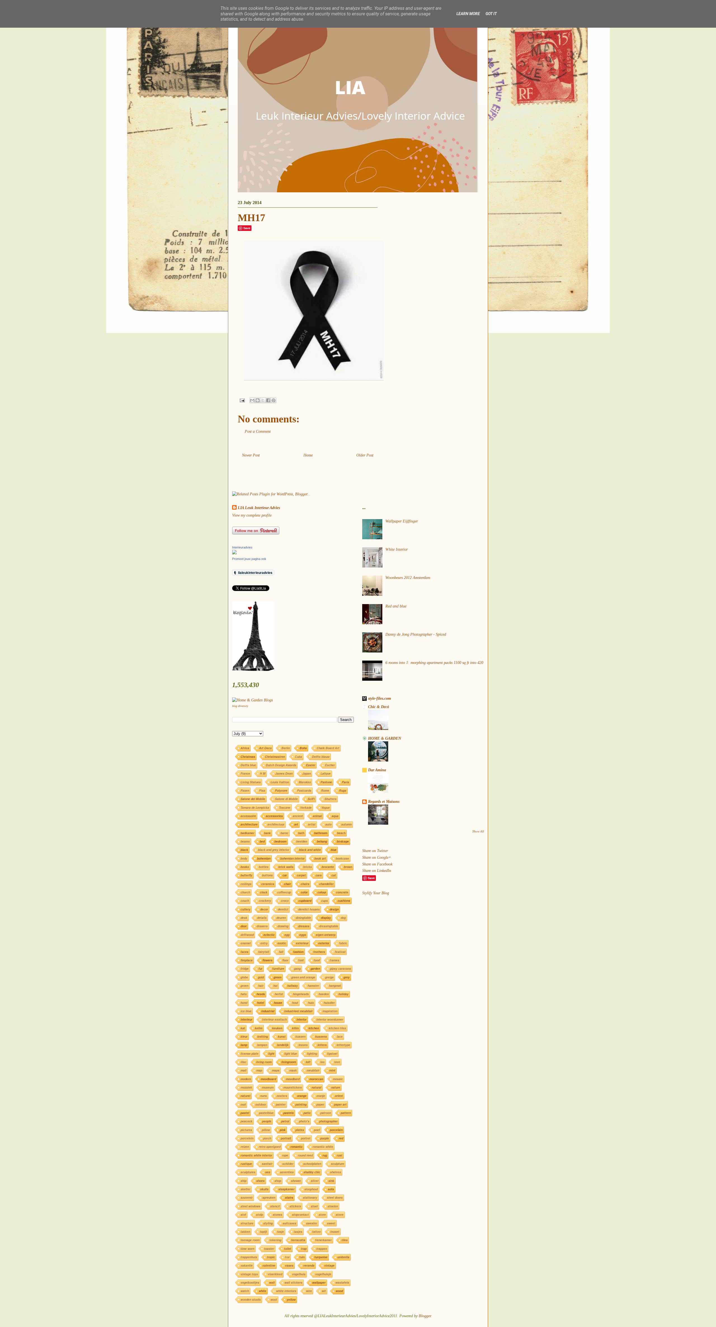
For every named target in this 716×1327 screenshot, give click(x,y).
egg (286, 935)
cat (333, 875)
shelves (335, 1172)
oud (243, 1104)
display (326, 918)
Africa (245, 748)
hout (295, 1002)
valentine (268, 1265)
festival (340, 952)
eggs (302, 935)
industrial (267, 1011)
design (334, 909)
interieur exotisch (274, 1019)
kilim (295, 1028)
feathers (319, 952)
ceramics (267, 884)
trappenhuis (249, 1257)
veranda (308, 1265)
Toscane (284, 807)
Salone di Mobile (286, 799)
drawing (282, 926)
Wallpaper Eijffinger (401, 521)
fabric (343, 943)
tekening (275, 1240)
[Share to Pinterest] (273, 400)
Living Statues (251, 782)
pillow (266, 1130)
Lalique (326, 773)
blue (333, 850)
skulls (264, 1189)
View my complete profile (252, 515)
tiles (344, 1240)
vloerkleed (275, 1274)
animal (317, 816)
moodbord (293, 1079)
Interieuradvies (242, 547)
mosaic (338, 1079)
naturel (245, 1096)
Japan (306, 773)
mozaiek (246, 1087)
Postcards (304, 790)
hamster (313, 985)
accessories (274, 816)
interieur (246, 1019)
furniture (278, 968)
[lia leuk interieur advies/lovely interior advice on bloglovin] (253, 670)
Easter (310, 765)
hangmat (335, 985)
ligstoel (332, 1053)
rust (339, 1155)
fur (260, 968)
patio (306, 1113)
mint (332, 1070)
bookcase (342, 858)
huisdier (329, 1002)
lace (340, 1036)
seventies (287, 1172)
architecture (249, 824)
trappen (321, 1248)
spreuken (268, 1197)
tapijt (263, 1231)
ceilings (246, 884)
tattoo (316, 1231)
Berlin (285, 748)
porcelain (336, 1130)
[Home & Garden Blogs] (252, 700)
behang (322, 841)
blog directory (240, 706)
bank (267, 833)
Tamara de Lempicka (255, 807)
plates (299, 1130)
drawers (262, 926)
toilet (287, 1248)
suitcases (289, 1223)
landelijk (283, 1045)
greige (329, 977)
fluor (285, 960)
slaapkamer (286, 1189)
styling (268, 1223)
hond (244, 1002)
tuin (302, 1257)
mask (293, 1070)
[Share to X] (263, 400)
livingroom (288, 1062)
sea (267, 1172)
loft (308, 1062)
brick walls (285, 867)
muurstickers (292, 1087)
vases (289, 1265)
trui (287, 1257)
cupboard (304, 900)
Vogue (325, 807)
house (278, 1002)
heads (260, 994)
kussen (300, 1036)
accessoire (248, 816)
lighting (312, 1053)
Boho (303, 748)
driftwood (247, 935)
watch (245, 1291)
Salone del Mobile (253, 799)
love (337, 1062)
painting (301, 1104)
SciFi (311, 799)
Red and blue (395, 606)
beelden (301, 841)
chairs (305, 884)
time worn (247, 1248)
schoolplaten (312, 1164)
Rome (325, 790)
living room (264, 1062)
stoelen (333, 1206)
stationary (310, 1197)
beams (245, 841)
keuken (277, 1028)
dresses (303, 926)
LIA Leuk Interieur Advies (259, 508)
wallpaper (319, 1282)
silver (315, 1181)
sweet (331, 1223)
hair (260, 985)
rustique (246, 1164)
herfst (279, 994)
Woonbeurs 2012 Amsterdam (407, 578)
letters (322, 1045)
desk (244, 918)
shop (277, 1181)
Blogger (425, 1316)
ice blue (246, 1011)
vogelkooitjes (250, 1282)
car (284, 875)
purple (324, 1138)
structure (247, 1223)
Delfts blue (248, 765)
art (296, 824)
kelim (258, 1028)
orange (302, 1096)
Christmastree (275, 756)
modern (246, 1079)
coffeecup (284, 892)
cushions (344, 900)
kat (243, 1028)
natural (316, 1087)
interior (301, 1019)
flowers (267, 960)
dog (343, 918)
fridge (245, 968)
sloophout (311, 1189)
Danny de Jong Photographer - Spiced (415, 634)
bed (262, 841)
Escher (330, 765)
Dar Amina (377, 770)
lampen (262, 1045)
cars (318, 875)
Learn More (468, 13)
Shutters (330, 799)
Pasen (245, 790)
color (304, 892)
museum (268, 1087)
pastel (245, 1113)
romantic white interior (256, 1155)
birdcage (343, 841)
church (245, 892)
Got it (491, 13)
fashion (298, 952)
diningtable (303, 918)
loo (322, 1062)
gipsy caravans (340, 968)
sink (331, 1181)
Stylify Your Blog (375, 893)
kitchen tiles (337, 1028)
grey (346, 977)
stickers (295, 1206)
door (244, 926)
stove (339, 1214)
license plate (249, 1053)
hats (244, 994)
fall (281, 952)
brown (348, 867)
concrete (342, 892)
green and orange (303, 977)
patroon (325, 1113)
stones (277, 1214)
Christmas (248, 756)
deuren (281, 918)
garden (315, 968)
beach (341, 833)
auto (328, 824)
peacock (246, 1121)
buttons (267, 875)
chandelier (326, 884)
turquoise (321, 1257)
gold (261, 977)
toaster (269, 1248)
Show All (478, 831)
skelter (245, 1189)
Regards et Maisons (383, 801)
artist (311, 824)
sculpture (337, 1164)
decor (264, 909)
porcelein (247, 1138)
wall (272, 1282)
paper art (340, 1104)
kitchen (313, 1028)
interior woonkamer (329, 1019)
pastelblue (266, 1113)
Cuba (298, 756)
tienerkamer (323, 1240)
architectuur (275, 824)
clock (263, 892)
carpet (301, 875)
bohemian (263, 858)
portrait (286, 1138)
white (262, 1291)
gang (297, 968)
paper (320, 1104)
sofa (331, 1189)
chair (287, 884)
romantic (296, 1146)
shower (296, 1181)
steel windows (250, 1206)
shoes (260, 1181)
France (245, 773)
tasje (280, 1231)
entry (264, 943)
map (259, 1070)
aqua (335, 816)
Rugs (342, 790)
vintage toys (249, 1274)
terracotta (298, 1240)
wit (324, 1291)
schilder (287, 1164)
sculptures (248, 1172)
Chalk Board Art (328, 748)
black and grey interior (273, 850)
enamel (246, 943)
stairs (289, 1197)
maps (275, 1070)
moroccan (316, 1079)
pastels (288, 1113)
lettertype (343, 1045)
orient (339, 1096)
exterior (323, 943)
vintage (329, 1265)
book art (320, 858)
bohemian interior (292, 858)
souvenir (247, 1197)
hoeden (324, 994)
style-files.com (379, 698)
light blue (290, 1053)
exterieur (302, 943)
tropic (271, 1257)
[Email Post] (242, 400)
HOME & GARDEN (384, 738)
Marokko (305, 782)
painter (281, 1104)
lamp (244, 1045)
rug (324, 1155)
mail (243, 1070)
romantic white (322, 1146)
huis (311, 1002)
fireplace (247, 960)
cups (324, 900)
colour (321, 892)
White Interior (396, 549)
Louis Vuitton (279, 782)
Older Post (364, 455)
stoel (314, 1206)
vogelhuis (298, 1274)
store (322, 1214)
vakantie (247, 1265)
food (317, 960)
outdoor (260, 1104)
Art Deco (265, 748)
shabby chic (311, 1172)
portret (305, 1138)
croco (285, 900)
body (244, 858)
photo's (304, 1121)
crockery (265, 900)
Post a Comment (258, 431)
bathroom (320, 833)
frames (334, 960)
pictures (246, 1130)
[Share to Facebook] (268, 400)
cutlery (245, 909)
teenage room (250, 1240)
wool (273, 1299)
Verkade (306, 807)
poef (317, 1130)
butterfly (246, 875)
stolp (259, 1214)
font (301, 960)
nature (335, 1087)
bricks (307, 867)
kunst (282, 1036)
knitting (262, 1036)
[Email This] (252, 400)
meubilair (313, 1070)
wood (339, 1291)
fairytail (263, 952)
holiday (343, 994)
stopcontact (300, 1214)
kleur (244, 1036)
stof (243, 1214)
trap (304, 1248)
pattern (346, 1113)
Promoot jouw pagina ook (249, 558)
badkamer (247, 833)
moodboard (268, 1079)
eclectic (269, 935)
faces (244, 952)
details (262, 918)
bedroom (280, 841)
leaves (303, 1045)
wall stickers (293, 1282)
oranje (320, 1096)
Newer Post (251, 455)
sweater (311, 1223)
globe (244, 977)
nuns (263, 1096)
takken (245, 1231)
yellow (291, 1299)
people (266, 1121)
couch (245, 900)
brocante (328, 867)
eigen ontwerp (325, 935)
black (244, 850)
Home (308, 455)
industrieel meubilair (298, 1011)
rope (285, 1155)
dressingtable (328, 926)
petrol (285, 1121)
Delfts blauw (320, 756)
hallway (292, 985)
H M (262, 773)
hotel (260, 1002)
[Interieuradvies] (234, 553)
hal (275, 985)
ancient (298, 816)
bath (301, 833)
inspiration (329, 1011)
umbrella (343, 1257)
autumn (346, 824)
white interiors (286, 1291)
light (271, 1053)
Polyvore (281, 790)
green (277, 977)
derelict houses (309, 909)
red (341, 1138)
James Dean (284, 773)
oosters (282, 1096)
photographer (328, 1121)
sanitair (267, 1164)
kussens (321, 1036)
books (245, 867)
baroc (284, 833)
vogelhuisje (323, 1274)
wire (309, 1291)
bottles (263, 867)
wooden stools (251, 1299)
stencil (275, 1206)
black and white (310, 850)
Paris (345, 782)
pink (283, 1130)
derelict (283, 909)
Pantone (326, 782)
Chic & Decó (378, 707)
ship (243, 1181)
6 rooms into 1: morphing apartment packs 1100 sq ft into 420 (434, 663)
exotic (281, 943)
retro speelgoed (270, 1146)
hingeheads (301, 994)
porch (267, 1138)
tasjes (298, 1231)
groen (244, 985)
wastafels (342, 1282)
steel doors (335, 1197)
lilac (243, 1062)
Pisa (262, 790)
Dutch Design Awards (281, 765)
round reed (305, 1155)
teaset (334, 1231)
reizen (245, 1146)
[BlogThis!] (257, 400)
